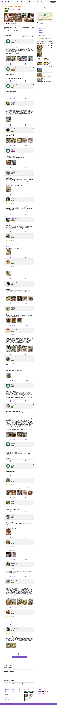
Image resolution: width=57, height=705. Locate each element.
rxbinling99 (13, 198)
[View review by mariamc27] (8, 502)
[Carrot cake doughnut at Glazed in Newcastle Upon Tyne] (19, 298)
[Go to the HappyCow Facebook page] (39, 691)
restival (12, 149)
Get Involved (7, 699)
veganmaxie (13, 611)
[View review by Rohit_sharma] (8, 86)
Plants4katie (13, 102)
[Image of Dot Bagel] (39, 59)
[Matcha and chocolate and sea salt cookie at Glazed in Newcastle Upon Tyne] (24, 58)
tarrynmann (13, 404)
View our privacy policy (8, 667)
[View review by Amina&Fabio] (8, 236)
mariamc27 (13, 501)
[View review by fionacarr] (8, 444)
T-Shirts (19, 691)
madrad (12, 464)
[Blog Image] (39, 70)
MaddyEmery (13, 563)
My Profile (6, 691)
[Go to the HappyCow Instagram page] (47, 691)
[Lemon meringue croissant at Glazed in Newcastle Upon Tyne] (30, 298)
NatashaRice (13, 479)
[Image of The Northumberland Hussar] (39, 47)
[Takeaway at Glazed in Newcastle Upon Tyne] (8, 554)
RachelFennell (13, 171)
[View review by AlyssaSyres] (8, 359)
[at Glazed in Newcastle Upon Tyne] (8, 140)
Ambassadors (7, 692)
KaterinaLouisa (13, 282)
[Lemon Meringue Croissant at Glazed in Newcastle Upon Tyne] (8, 252)
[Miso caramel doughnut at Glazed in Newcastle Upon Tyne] (13, 298)
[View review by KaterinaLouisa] (8, 284)
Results (30, 36)
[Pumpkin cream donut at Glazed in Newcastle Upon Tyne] (19, 602)
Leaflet (39, 19)
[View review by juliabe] (8, 517)
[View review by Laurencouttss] (8, 262)
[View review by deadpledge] (8, 629)
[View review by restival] (8, 150)
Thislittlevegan (13, 541)
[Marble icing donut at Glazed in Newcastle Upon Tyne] (30, 602)
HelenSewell (13, 307)
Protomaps (41, 19)
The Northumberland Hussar (49, 45)
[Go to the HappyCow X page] (43, 691)
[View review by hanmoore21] (8, 41)
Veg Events (6, 694)
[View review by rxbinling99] (8, 199)
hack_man (13, 580)
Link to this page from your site (9, 676)
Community (28, 1)
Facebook (41, 32)
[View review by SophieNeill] (8, 69)
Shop (22, 1)
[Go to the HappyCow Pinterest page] (45, 691)
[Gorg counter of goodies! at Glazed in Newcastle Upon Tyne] (8, 58)
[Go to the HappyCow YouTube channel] (41, 691)
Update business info (43, 39)
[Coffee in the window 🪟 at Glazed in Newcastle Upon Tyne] (24, 434)
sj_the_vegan (13, 329)
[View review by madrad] (8, 466)
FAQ (13, 691)
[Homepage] (4, 1)
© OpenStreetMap (46, 19)
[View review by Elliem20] (8, 386)
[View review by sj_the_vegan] (8, 330)
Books (19, 692)
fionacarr (12, 443)
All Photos (30, 20)
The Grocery (46, 54)
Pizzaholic (46, 49)
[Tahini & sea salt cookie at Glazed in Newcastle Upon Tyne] (8, 602)
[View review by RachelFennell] (8, 173)
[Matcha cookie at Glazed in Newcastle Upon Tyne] (24, 602)
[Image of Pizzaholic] (39, 51)
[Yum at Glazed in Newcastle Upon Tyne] (13, 554)
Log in (53, 1)
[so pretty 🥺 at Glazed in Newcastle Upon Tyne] (8, 532)
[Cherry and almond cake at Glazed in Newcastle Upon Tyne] (19, 58)
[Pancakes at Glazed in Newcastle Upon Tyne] (19, 434)
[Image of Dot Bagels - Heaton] (39, 63)
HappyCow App (27, 689)
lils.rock (12, 128)
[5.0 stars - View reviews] (6, 9)
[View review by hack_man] (8, 581)
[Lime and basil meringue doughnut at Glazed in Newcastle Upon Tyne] (8, 298)
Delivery (40, 30)
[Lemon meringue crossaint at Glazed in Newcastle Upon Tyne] (24, 298)
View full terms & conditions (9, 680)
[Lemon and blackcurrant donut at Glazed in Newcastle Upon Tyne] (8, 189)
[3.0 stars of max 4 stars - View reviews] (45, 50)
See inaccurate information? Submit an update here (13, 674)
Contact (13, 692)
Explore (9, 1)
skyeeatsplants (13, 218)
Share (43, 7)
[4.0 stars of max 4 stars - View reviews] (44, 46)
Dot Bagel (45, 58)
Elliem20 (12, 384)
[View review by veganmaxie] (8, 612)
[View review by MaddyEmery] (8, 564)
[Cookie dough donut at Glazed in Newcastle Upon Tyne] (13, 645)
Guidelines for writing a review (9, 665)
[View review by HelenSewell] (8, 309)
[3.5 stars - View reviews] (45, 55)
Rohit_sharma (13, 84)
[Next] (26, 654)
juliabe (12, 515)
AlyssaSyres (13, 358)
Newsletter (6, 697)
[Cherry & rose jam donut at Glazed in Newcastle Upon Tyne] (13, 602)
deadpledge (13, 628)
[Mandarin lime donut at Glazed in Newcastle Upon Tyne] (8, 119)
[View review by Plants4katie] (8, 103)
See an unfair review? (8, 678)
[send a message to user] (16, 40)
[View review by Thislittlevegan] (8, 542)
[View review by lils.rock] (8, 130)
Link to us (13, 694)
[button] (45, 15)
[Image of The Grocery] (39, 55)
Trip (46, 7)
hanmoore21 (13, 40)
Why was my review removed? (9, 663)
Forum (6, 696)
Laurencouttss (13, 261)
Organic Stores (16, 1)
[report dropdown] (33, 39)
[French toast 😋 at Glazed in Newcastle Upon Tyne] (13, 434)
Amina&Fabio (13, 235)
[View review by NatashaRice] (8, 480)
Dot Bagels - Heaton (47, 62)
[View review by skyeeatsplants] (8, 220)
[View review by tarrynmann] (8, 406)
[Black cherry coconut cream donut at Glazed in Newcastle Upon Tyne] (8, 645)
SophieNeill (13, 67)
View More (51, 43)
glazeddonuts (51, 38)
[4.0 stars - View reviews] (45, 63)
